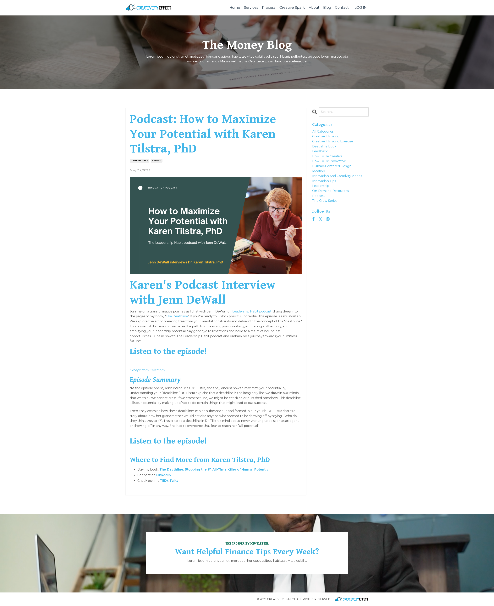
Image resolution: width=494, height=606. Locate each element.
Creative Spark (292, 7)
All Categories (322, 131)
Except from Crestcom (147, 370)
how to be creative (327, 156)
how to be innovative (329, 161)
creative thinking (325, 136)
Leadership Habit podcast (252, 311)
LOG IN (360, 7)
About (314, 7)
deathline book (139, 160)
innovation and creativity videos (337, 176)
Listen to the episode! (168, 351)
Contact (342, 7)
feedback (320, 151)
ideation (318, 171)
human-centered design (331, 166)
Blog (327, 7)
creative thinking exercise (332, 141)
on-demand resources (330, 191)
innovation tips (324, 181)
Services (251, 7)
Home (234, 7)
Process (269, 7)
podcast (156, 160)
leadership (320, 186)
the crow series (324, 201)
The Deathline (177, 316)
